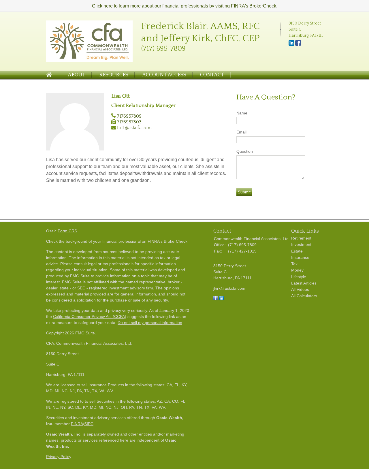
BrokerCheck (175, 241)
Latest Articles (304, 283)
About (76, 75)
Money (297, 270)
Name (241, 113)
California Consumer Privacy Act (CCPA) (89, 316)
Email (241, 132)
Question (244, 151)
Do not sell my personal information (150, 322)
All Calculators (304, 295)
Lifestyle (298, 276)
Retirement (301, 238)
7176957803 (129, 122)
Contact (212, 75)
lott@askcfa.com (134, 127)
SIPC (88, 423)
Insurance (300, 257)
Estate (297, 251)
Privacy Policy (58, 456)
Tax (294, 263)
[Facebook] (298, 44)
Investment (301, 244)
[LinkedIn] (291, 44)
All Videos (300, 289)
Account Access (164, 75)
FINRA (77, 423)
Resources (113, 75)
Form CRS (67, 231)
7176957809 (129, 116)
